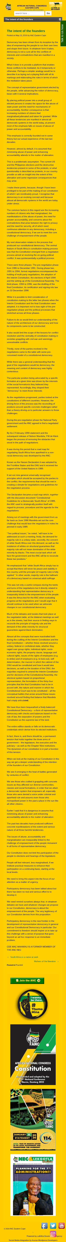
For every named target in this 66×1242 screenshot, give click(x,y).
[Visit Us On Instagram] (53, 1234)
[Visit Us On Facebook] (44, 1225)
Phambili (19, 965)
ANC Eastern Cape (38, 35)
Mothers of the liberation (45, 961)
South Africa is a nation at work (24, 957)
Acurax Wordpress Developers (44, 1240)
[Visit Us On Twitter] (53, 1225)
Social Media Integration (19, 1240)
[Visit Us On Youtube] (61, 1225)
